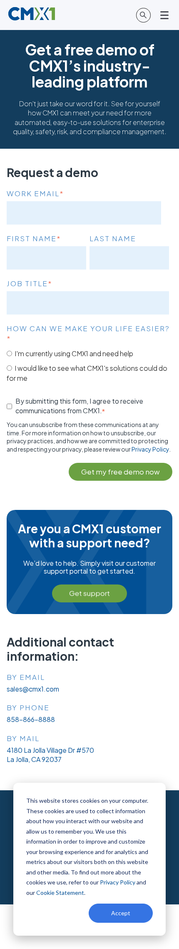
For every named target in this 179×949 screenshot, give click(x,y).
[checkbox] (88, 365)
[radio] (88, 353)
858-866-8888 (31, 719)
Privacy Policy (117, 882)
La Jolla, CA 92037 (34, 759)
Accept (120, 913)
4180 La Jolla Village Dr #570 (50, 750)
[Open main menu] (165, 15)
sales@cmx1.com (33, 688)
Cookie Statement (60, 892)
